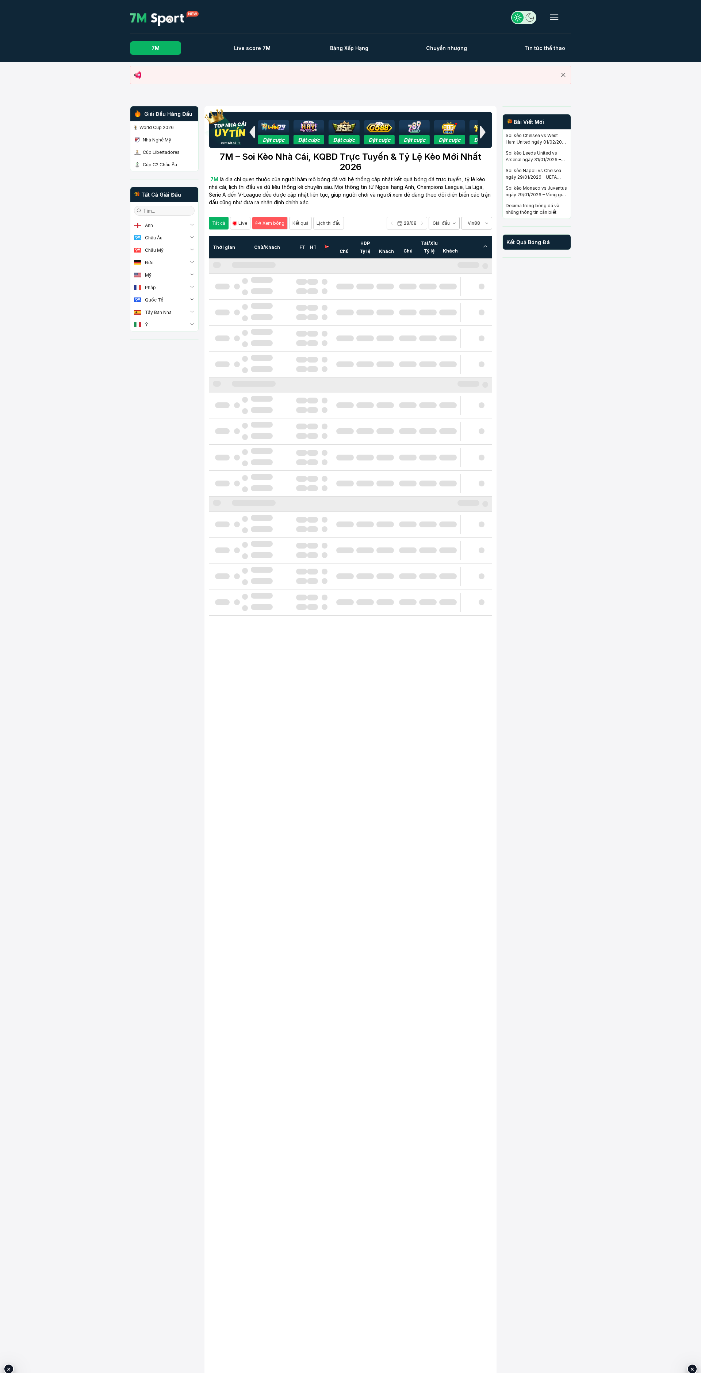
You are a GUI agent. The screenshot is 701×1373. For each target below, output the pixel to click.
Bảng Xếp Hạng (349, 48)
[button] (252, 132)
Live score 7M (252, 48)
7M (156, 48)
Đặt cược (273, 140)
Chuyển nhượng (446, 48)
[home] (164, 18)
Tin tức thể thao (544, 48)
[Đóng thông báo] (563, 75)
